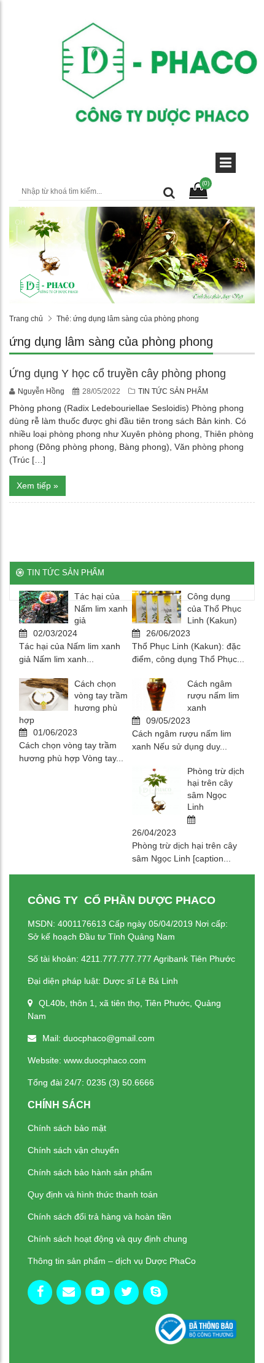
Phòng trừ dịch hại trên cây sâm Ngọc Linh (215, 789)
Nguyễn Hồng (42, 391)
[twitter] (126, 1292)
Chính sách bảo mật (67, 1128)
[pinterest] (155, 1292)
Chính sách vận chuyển (73, 1150)
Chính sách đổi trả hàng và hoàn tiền (99, 1216)
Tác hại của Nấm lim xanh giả (101, 608)
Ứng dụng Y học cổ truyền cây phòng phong (117, 373)
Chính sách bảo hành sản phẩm (90, 1172)
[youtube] (97, 1292)
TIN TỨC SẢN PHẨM (173, 391)
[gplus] (68, 1292)
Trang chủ (26, 318)
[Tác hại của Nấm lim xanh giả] (43, 607)
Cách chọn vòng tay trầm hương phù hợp (73, 702)
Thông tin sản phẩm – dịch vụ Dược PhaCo (112, 1261)
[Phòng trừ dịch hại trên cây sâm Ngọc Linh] (156, 790)
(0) (205, 183)
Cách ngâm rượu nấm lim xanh (213, 696)
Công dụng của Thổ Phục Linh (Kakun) (214, 608)
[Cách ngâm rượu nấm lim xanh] (156, 694)
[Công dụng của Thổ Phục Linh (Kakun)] (156, 607)
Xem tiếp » (37, 485)
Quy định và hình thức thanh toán (93, 1194)
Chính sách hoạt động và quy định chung (107, 1239)
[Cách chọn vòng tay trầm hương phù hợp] (43, 694)
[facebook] (40, 1292)
